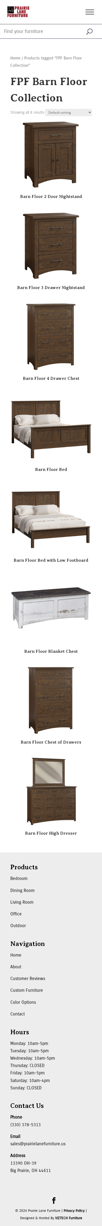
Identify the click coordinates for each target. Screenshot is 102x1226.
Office (16, 914)
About (15, 966)
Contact (17, 1014)
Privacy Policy (74, 1211)
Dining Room (22, 890)
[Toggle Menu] (89, 11)
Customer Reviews (27, 978)
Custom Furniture (26, 990)
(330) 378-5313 (25, 1124)
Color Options (23, 1002)
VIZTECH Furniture (68, 1218)
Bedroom (18, 878)
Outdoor (18, 925)
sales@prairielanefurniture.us (38, 1143)
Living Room (21, 902)
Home (15, 58)
